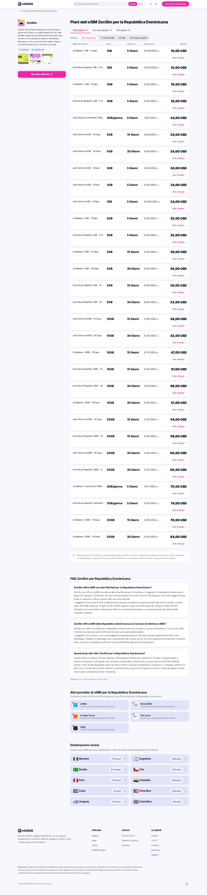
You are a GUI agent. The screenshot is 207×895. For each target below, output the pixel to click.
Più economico (89, 38)
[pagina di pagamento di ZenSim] (47, 58)
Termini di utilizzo (130, 840)
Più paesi (123, 30)
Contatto (126, 845)
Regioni (95, 835)
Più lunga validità (138, 38)
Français (155, 845)
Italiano (154, 855)
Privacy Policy (128, 835)
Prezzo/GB (109, 38)
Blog (94, 840)
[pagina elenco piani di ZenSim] (35, 58)
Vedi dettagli (178, 57)
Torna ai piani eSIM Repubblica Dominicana (39, 11)
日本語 (154, 840)
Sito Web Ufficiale (40, 74)
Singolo (133, 4)
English (154, 835)
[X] (187, 883)
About (95, 845)
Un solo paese (102, 30)
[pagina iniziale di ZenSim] (23, 58)
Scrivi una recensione (175, 4)
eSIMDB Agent (99, 850)
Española (155, 850)
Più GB (122, 38)
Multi (141, 4)
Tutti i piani (80, 30)
